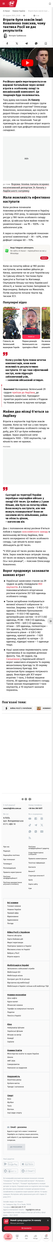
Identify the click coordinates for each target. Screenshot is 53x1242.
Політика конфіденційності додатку (38, 847)
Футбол (10, 1102)
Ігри (30, 888)
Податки (10, 1012)
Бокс (9, 1099)
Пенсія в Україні (14, 1016)
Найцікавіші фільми (15, 1028)
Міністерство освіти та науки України (23, 1054)
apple (28, 1164)
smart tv (10, 1171)
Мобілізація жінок (15, 975)
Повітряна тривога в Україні (19, 946)
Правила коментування (37, 859)
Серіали (10, 1042)
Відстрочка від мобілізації (18, 983)
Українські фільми (15, 1031)
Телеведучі (7, 864)
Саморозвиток (13, 1064)
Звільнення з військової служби (20, 968)
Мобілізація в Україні (18, 965)
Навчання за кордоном (17, 1068)
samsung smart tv (28, 1171)
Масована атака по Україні (18, 949)
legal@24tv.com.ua (33, 1210)
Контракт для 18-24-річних (18, 979)
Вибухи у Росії (13, 953)
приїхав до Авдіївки (23, 392)
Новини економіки (16, 995)
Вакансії (31, 871)
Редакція (6, 851)
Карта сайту (33, 884)
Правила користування (12, 872)
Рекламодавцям (9, 868)
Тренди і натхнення (15, 1087)
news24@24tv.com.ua (12, 808)
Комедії (10, 1038)
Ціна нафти (12, 998)
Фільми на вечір (14, 1035)
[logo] (11, 3)
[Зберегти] (46, 43)
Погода (10, 923)
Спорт (10, 1095)
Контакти (32, 867)
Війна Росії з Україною (18, 932)
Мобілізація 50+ (14, 972)
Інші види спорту (14, 1113)
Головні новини (14, 906)
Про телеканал (9, 859)
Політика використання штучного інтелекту (12, 883)
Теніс (9, 1106)
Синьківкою (13, 659)
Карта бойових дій (15, 939)
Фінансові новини (15, 1005)
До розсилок (16, 1147)
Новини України (19, 11)
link (30, 818)
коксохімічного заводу (35, 531)
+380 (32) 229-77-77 (18, 1207)
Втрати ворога (13, 956)
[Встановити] (26, 1224)
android (10, 1164)
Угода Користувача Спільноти (35, 853)
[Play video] (27, 62)
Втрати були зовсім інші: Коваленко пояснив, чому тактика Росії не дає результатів (39, 11)
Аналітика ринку (14, 1080)
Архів (30, 880)
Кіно (9, 1024)
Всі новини (12, 902)
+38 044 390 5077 (35, 808)
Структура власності (36, 876)
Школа (10, 1057)
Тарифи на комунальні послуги (20, 1009)
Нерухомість (13, 1076)
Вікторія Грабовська (17, 36)
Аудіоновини (12, 920)
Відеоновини (12, 916)
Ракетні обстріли (14, 935)
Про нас (6, 847)
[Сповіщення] (50, 3)
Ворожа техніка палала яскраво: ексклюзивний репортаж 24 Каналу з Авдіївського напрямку (26, 187)
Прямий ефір (13, 913)
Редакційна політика (11, 855)
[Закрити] (48, 1220)
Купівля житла (13, 1083)
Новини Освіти (14, 1050)
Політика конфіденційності (10, 877)
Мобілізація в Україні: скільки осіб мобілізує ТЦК (28, 986)
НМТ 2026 (11, 1061)
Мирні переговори (15, 942)
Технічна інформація (36, 863)
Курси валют (12, 1002)
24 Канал (6, 11)
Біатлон (10, 1109)
